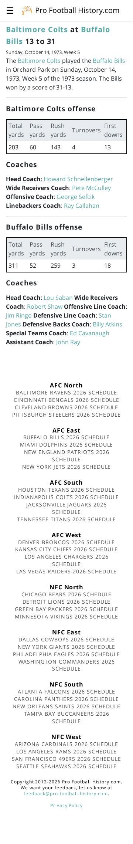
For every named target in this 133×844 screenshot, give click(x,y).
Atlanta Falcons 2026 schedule (67, 691)
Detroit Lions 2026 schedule (67, 601)
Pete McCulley (91, 188)
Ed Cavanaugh (89, 333)
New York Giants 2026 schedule (67, 646)
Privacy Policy (66, 805)
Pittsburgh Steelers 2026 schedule (66, 414)
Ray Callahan (81, 205)
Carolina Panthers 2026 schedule (66, 698)
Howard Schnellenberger (78, 179)
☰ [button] (10, 10)
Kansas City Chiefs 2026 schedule (66, 549)
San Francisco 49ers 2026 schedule (66, 758)
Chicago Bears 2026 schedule (66, 594)
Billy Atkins (107, 324)
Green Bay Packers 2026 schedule (66, 609)
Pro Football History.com (77, 10)
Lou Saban (58, 298)
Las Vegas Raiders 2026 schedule (66, 571)
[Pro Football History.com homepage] (27, 10)
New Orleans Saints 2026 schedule (66, 706)
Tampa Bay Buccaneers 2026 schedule (66, 717)
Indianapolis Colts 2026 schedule (66, 497)
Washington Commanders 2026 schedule (66, 665)
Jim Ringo (19, 315)
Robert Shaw (44, 306)
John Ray (68, 342)
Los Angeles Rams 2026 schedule (66, 751)
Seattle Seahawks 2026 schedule (66, 766)
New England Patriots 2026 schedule (66, 455)
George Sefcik (76, 197)
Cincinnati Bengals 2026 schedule (67, 399)
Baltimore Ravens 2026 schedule (66, 392)
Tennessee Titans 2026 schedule (66, 519)
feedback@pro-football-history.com (66, 793)
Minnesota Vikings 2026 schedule (67, 616)
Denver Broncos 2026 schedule (66, 542)
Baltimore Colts (37, 29)
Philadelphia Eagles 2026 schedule (66, 654)
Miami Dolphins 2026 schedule (66, 444)
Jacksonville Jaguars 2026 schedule (66, 508)
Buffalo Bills (109, 61)
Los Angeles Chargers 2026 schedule (67, 560)
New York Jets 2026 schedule (66, 466)
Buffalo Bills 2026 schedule (66, 437)
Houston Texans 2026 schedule (66, 489)
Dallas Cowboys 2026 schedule (66, 639)
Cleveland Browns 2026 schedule (67, 407)
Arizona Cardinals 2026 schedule (67, 744)
